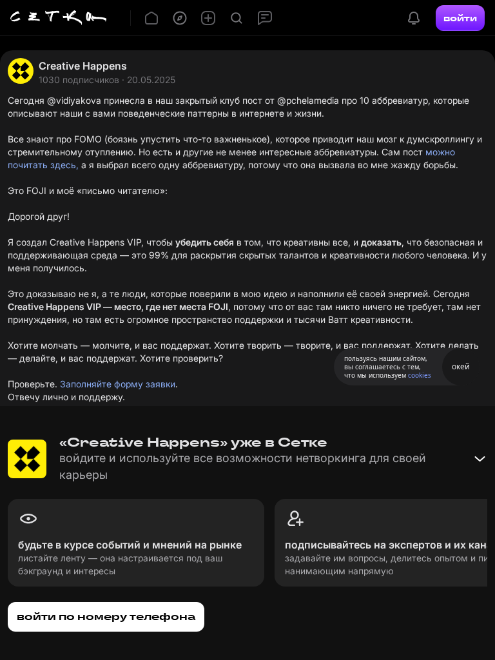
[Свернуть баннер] (479, 459)
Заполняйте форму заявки (117, 383)
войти (460, 18)
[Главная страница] (58, 18)
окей (461, 366)
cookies (419, 375)
